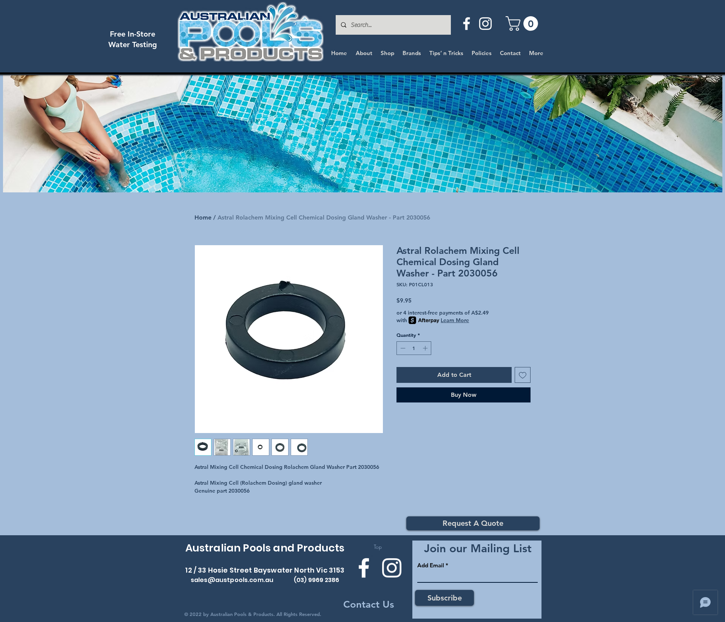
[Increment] (425, 348)
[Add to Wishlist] (523, 375)
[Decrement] (402, 348)
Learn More (455, 320)
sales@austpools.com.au (232, 580)
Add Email (430, 565)
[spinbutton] (414, 348)
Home (202, 217)
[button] (523, 23)
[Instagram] (485, 23)
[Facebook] (466, 23)
